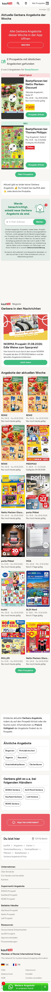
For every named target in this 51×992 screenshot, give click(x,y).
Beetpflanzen (32, 69)
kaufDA (7, 846)
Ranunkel (22, 757)
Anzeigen (42, 9)
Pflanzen (7, 853)
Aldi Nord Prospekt (9, 910)
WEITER (25, 45)
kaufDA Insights (8, 934)
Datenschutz (7, 974)
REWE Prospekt (8, 899)
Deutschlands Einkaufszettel (13, 930)
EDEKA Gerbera (12, 790)
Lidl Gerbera (32, 797)
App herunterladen (9, 937)
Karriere (4, 879)
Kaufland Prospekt (9, 895)
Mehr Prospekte (25, 174)
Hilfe (3, 970)
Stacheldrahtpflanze (15, 764)
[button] (25, 96)
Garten (29, 846)
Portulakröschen (27, 750)
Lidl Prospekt (6, 918)
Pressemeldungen (9, 941)
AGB (3, 978)
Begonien (9, 750)
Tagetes (9, 757)
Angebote (18, 846)
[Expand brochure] (12, 98)
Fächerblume (36, 764)
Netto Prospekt (8, 914)
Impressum (31, 970)
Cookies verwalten (34, 978)
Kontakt (29, 974)
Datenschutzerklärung (36, 248)
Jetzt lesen (25, 362)
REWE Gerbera (12, 804)
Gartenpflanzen (31, 849)
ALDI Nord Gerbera (34, 790)
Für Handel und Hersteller (12, 875)
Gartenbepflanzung (12, 849)
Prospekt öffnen (36, 114)
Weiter (39, 221)
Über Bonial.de (7, 872)
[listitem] (13, 399)
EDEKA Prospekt (8, 891)
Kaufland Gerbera (13, 797)
